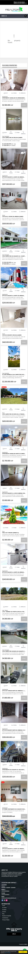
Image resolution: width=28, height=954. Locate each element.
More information (8, 952)
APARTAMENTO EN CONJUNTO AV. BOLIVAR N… (13, 769)
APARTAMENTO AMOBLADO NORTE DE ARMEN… (14, 453)
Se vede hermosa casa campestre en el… (13, 374)
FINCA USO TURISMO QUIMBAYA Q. (10, 532)
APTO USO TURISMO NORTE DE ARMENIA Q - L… (14, 690)
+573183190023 (21, 2)
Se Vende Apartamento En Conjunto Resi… (14, 809)
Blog (3, 913)
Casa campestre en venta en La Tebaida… (13, 414)
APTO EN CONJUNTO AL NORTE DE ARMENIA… (13, 177)
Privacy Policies (5, 919)
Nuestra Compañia (6, 915)
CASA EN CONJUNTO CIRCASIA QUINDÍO (12, 335)
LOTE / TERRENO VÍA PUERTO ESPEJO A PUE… (13, 611)
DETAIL (24, 105)
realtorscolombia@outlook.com (8, 898)
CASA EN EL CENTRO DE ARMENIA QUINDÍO (12, 216)
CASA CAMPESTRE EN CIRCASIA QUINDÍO (12, 137)
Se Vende (4, 907)
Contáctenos (5, 917)
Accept (23, 951)
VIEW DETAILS (14, 80)
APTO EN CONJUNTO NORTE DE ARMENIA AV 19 (13, 730)
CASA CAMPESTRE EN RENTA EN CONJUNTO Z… (14, 651)
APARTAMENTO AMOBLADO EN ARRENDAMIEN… (14, 98)
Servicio (4, 911)
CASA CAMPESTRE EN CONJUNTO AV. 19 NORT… (14, 256)
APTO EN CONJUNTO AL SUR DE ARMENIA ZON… (14, 493)
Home (3, 905)
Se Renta (4, 909)
